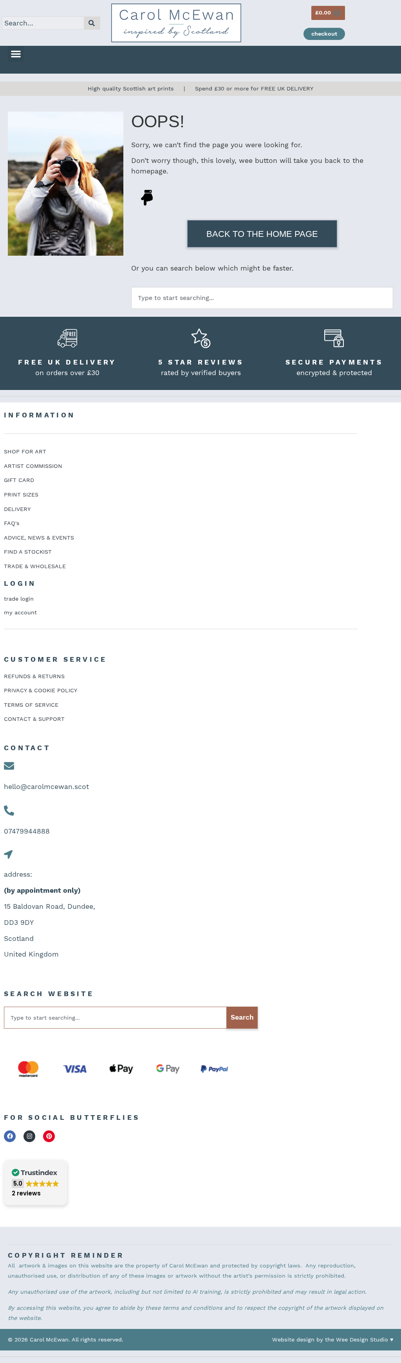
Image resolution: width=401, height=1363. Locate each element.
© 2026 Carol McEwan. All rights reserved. (65, 1339)
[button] (16, 54)
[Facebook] (10, 1136)
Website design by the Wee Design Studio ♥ (332, 1339)
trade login (19, 599)
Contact (27, 748)
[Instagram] (29, 1136)
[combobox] (43, 23)
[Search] (92, 23)
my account (20, 612)
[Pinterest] (49, 1136)
